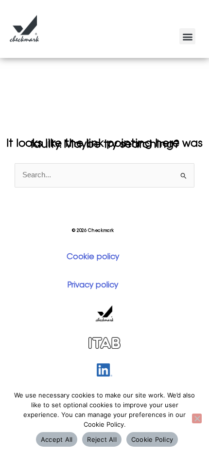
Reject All (102, 439)
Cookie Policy (152, 439)
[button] (187, 36)
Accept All (57, 439)
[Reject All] (197, 418)
